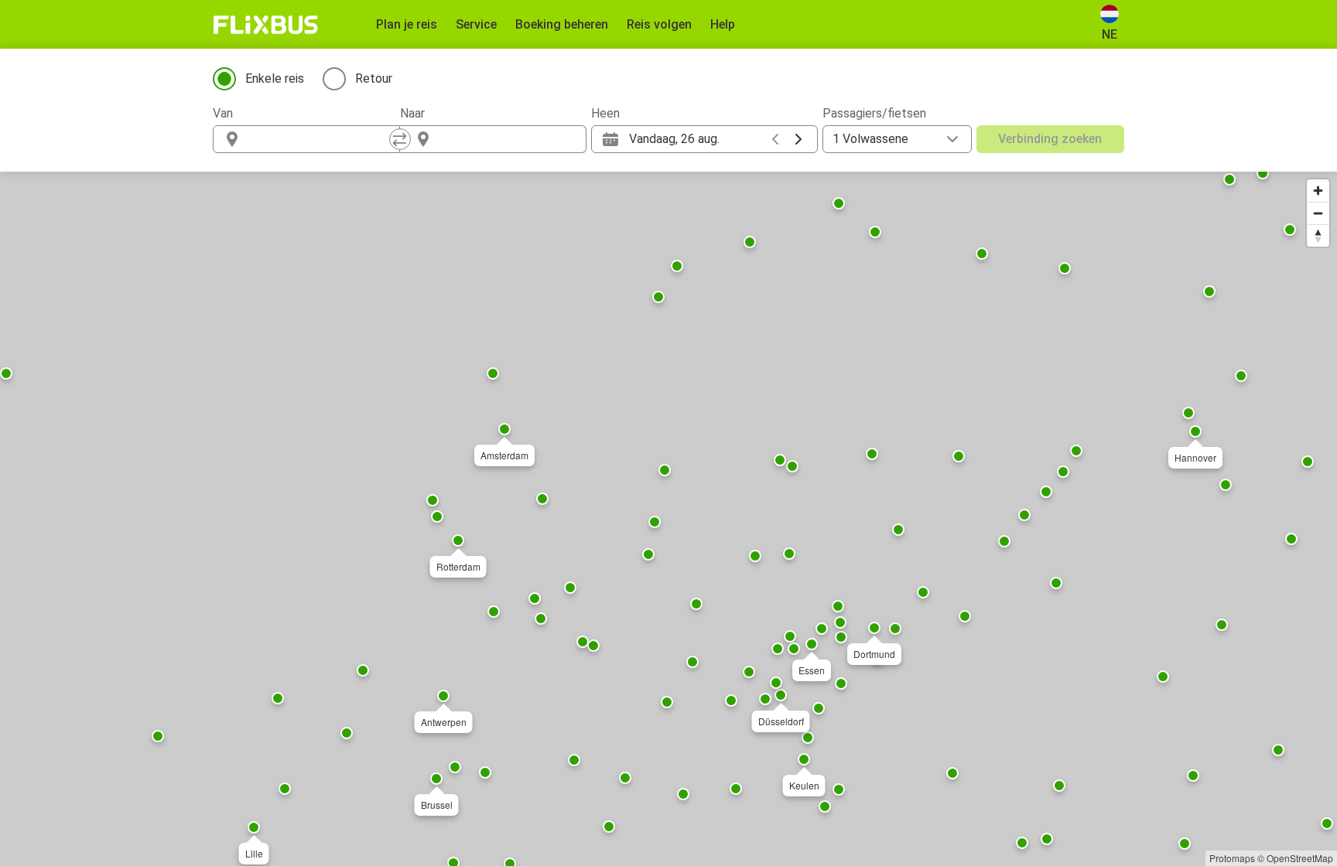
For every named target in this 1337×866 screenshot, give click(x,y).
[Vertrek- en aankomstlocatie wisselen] (400, 139)
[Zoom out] (1318, 213)
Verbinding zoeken (1050, 138)
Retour (373, 78)
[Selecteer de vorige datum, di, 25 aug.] (775, 139)
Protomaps (1232, 857)
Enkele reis (274, 78)
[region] (668, 519)
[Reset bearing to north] (1318, 235)
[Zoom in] (1318, 190)
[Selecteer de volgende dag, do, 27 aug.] (798, 139)
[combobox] (320, 139)
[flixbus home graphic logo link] (266, 25)
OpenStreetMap (1300, 857)
